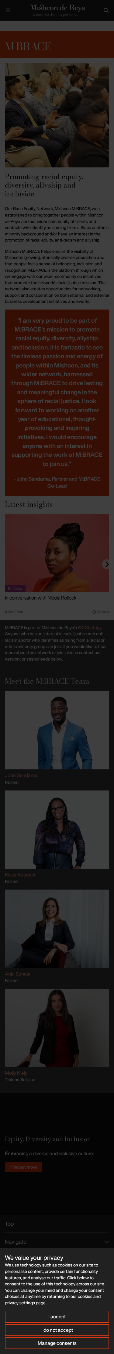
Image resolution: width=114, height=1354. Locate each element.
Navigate (15, 1241)
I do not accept (57, 1330)
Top (9, 1223)
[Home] (57, 10)
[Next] (107, 564)
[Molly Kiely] (57, 1027)
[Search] (106, 10)
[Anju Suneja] (57, 928)
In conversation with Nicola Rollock (40, 597)
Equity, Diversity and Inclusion (61, 25)
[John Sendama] (57, 729)
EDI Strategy (89, 627)
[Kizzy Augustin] (57, 829)
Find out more (23, 1167)
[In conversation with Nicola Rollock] (57, 553)
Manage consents (57, 1343)
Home (5, 25)
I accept (57, 1316)
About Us (23, 25)
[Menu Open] (8, 10)
